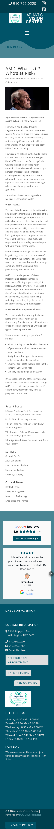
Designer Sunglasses (15, 491)
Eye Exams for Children (16, 465)
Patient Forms (18, 672)
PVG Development (30, 814)
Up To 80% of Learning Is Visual (20, 419)
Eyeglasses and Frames (16, 500)
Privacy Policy (27, 683)
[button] (2, 573)
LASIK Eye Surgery (14, 474)
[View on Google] (27, 576)
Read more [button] (27, 569)
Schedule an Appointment (18, 660)
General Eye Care (13, 456)
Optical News (11, 82)
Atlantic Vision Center (18, 78)
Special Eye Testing (14, 470)
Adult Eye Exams (13, 460)
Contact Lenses (13, 486)
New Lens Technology (16, 496)
